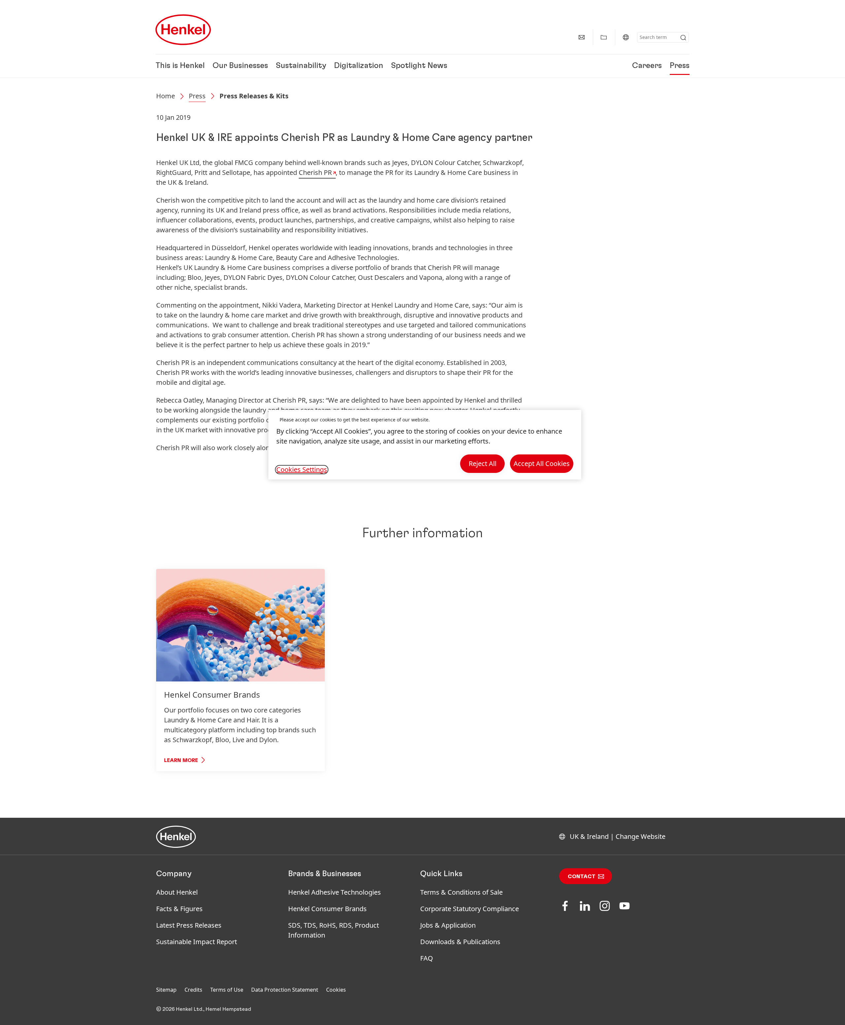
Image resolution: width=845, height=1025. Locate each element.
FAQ (426, 958)
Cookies (336, 989)
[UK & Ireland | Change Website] (626, 37)
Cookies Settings (301, 469)
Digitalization (358, 66)
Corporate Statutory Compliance (469, 908)
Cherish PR (315, 172)
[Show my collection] (604, 37)
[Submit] (683, 37)
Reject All (482, 463)
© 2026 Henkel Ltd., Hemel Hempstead (203, 1009)
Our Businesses (240, 66)
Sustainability (301, 66)
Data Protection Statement (284, 989)
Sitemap (166, 989)
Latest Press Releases (188, 925)
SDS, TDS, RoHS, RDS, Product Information (333, 930)
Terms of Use (226, 989)
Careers (647, 66)
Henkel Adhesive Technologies (334, 892)
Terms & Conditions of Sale (461, 892)
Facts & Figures (179, 908)
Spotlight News (419, 66)
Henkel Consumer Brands (327, 908)
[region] (424, 444)
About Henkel (177, 892)
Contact (581, 876)
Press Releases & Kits (254, 95)
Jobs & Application (448, 925)
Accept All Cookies (542, 463)
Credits (193, 989)
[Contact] (582, 37)
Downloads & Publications (460, 941)
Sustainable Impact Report (196, 941)
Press (680, 66)
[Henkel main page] (183, 29)
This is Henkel (180, 66)
